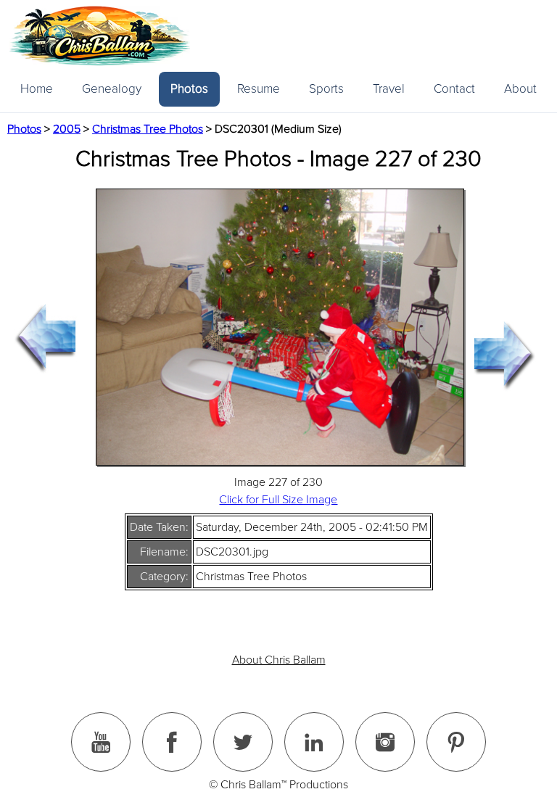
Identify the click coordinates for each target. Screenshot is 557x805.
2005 (67, 129)
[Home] (99, 36)
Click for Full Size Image (278, 499)
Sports (326, 88)
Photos (189, 88)
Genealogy (111, 88)
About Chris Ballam (279, 660)
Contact (454, 88)
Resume (258, 88)
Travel (389, 88)
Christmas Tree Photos (147, 129)
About (520, 88)
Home (36, 88)
